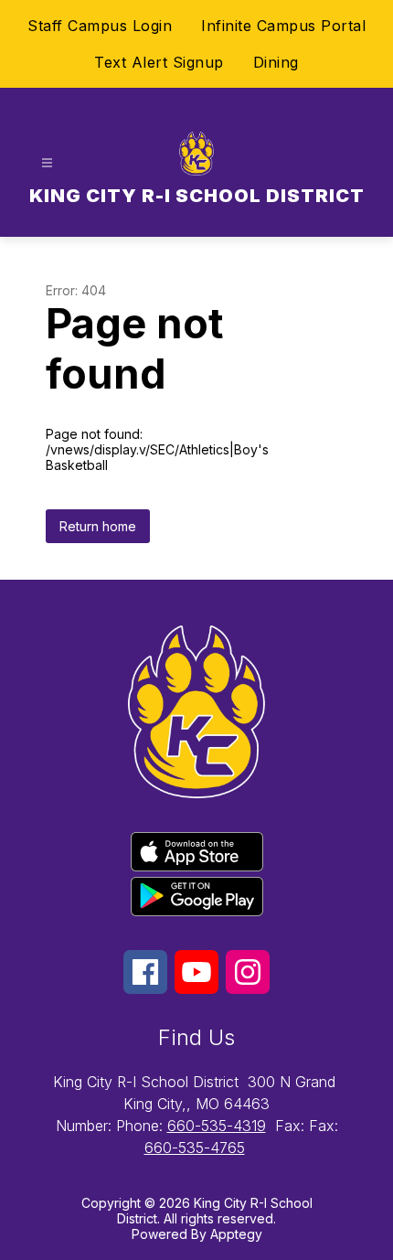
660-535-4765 (194, 1147)
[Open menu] (47, 163)
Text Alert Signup (159, 62)
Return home (97, 526)
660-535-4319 (216, 1125)
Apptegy (236, 1234)
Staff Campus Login (99, 25)
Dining (276, 62)
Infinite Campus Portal (283, 25)
